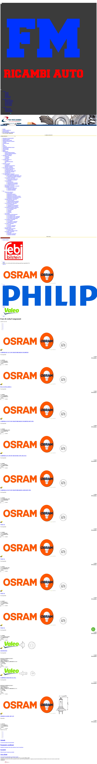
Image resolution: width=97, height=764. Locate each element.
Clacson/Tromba (6, 149)
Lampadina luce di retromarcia (12, 206)
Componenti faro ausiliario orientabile (14, 176)
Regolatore (7, 158)
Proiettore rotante (10, 229)
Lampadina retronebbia (11, 234)
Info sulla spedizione (8, 102)
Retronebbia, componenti (11, 233)
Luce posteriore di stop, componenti (13, 216)
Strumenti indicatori (8, 154)
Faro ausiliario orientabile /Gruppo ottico (14, 175)
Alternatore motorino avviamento (8, 141)
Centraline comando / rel (7, 159)
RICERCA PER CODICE (11, 125)
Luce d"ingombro (10, 209)
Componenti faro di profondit (12, 183)
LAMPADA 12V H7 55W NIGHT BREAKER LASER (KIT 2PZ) (15, 490)
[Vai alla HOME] (44, 89)
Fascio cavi (5, 146)
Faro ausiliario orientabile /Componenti (12, 174)
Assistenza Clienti (15, 756)
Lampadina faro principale (9, 171)
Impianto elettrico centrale (7, 140)
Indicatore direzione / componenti (11, 199)
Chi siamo (7, 92)
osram (4, 284)
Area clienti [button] (3, 754)
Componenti (7, 157)
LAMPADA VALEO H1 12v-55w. (8, 677)
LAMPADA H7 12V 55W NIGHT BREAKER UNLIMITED (14, 352)
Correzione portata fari (9, 169)
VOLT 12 (2, 524)
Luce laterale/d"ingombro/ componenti (12, 207)
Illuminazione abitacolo (11, 194)
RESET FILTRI (5, 239)
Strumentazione (5, 151)
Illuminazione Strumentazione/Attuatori (14, 197)
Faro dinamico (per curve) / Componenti (12, 185)
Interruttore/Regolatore (9, 161)
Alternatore (7, 156)
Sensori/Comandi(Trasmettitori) (10, 153)
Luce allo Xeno (7, 172)
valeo (4, 316)
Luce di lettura (9, 193)
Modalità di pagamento (9, 100)
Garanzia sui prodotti (8, 110)
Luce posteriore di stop (11, 215)
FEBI (4, 262)
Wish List (10, 756)
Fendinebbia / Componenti (9, 186)
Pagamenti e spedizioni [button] (7, 99)
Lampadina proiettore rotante (12, 230)
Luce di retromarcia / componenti (11, 203)
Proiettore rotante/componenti (10, 228)
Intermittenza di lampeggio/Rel (8, 138)
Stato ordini (6, 756)
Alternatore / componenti (7, 155)
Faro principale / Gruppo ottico (10, 170)
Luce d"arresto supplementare (12, 218)
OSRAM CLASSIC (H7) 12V (7, 716)
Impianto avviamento (6, 163)
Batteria (4, 150)
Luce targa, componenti (11, 225)
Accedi (5, 113)
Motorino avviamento (9, 166)
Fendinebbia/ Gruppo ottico (12, 187)
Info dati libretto (8, 96)
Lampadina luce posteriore (12, 222)
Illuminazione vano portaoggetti (12, 198)
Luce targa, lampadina (11, 226)
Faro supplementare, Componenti (8, 132)
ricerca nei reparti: (3, 125)
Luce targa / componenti (9, 223)
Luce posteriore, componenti (12, 221)
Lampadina (9, 211)
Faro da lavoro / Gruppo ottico (12, 178)
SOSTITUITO (3, 650)
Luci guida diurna (8, 227)
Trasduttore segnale (6, 139)
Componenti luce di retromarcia (12, 205)
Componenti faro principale (10, 168)
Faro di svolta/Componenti (9, 184)
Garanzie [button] (4, 107)
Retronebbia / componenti (9, 231)
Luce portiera (7, 213)
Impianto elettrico (6, 131)
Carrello (6, 364)
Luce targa (9, 224)
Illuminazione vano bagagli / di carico (13, 196)
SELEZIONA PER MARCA (5, 237)
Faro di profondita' (8, 180)
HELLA (4, 264)
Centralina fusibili (6, 143)
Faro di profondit (10, 181)
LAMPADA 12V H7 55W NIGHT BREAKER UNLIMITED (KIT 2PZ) (17, 421)
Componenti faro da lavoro (12, 179)
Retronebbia (9, 232)
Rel (3, 144)
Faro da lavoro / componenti (10, 177)
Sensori (4, 145)
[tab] (48, 740)
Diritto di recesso (8, 108)
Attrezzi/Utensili (5, 148)
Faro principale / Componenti (8, 167)
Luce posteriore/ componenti (10, 219)
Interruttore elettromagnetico (10, 165)
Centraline (4, 142)
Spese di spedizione (8, 104)
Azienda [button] (4, 91)
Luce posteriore (10, 220)
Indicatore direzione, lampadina (12, 202)
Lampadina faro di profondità (12, 182)
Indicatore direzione (10, 200)
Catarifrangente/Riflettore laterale (8, 147)
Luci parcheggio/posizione (12, 208)
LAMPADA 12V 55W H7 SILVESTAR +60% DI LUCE (13, 455)
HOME (4, 129)
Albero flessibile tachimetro (10, 152)
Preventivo (7, 94)
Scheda (1, 363)
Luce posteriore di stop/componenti (11, 214)
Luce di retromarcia (10, 204)
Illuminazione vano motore (12, 195)
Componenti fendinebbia (11, 188)
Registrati (8, 113)
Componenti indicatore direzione (13, 201)
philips (4, 306)
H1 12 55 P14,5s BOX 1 (5, 386)
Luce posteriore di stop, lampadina (13, 217)
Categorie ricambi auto (7, 130)
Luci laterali (9, 212)
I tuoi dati (2, 756)
